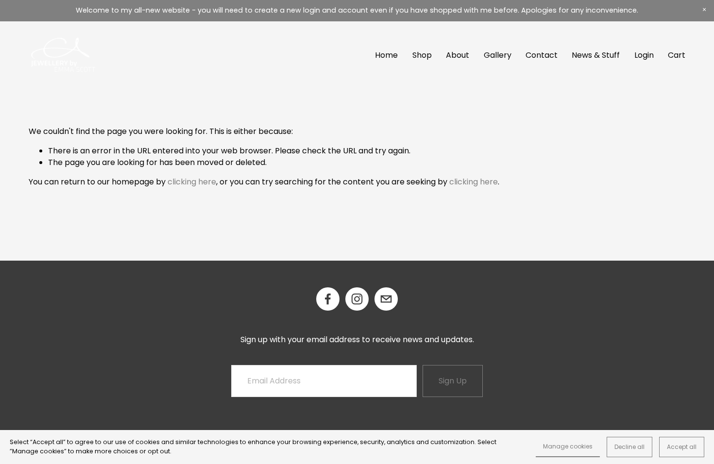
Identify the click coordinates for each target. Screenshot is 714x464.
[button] (704, 9)
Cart (676, 55)
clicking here (192, 181)
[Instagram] (357, 299)
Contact (542, 55)
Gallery (497, 55)
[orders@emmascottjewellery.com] (386, 299)
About (457, 55)
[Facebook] (328, 299)
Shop (422, 55)
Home (386, 55)
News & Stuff (596, 55)
